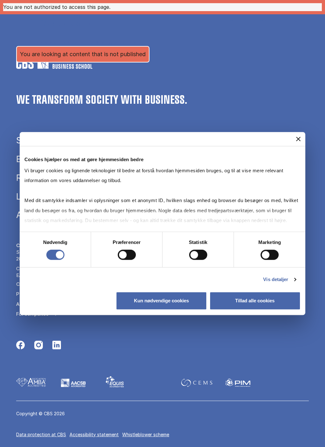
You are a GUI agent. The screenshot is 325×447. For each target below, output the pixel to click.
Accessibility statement (94, 434)
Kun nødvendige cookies (161, 300)
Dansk (224, 21)
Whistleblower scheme (145, 434)
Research (49, 42)
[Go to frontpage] (54, 21)
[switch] (127, 255)
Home (26, 42)
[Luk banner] (298, 139)
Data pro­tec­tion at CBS (41, 434)
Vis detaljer (275, 279)
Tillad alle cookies (255, 300)
